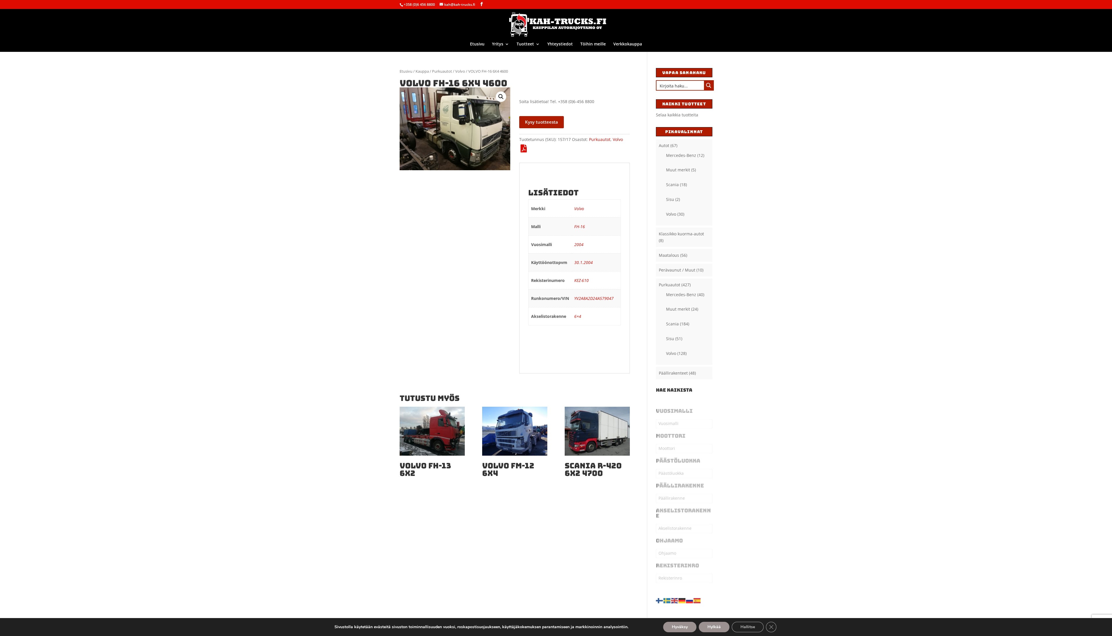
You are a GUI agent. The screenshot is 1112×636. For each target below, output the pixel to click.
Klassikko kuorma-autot (681, 234)
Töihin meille (593, 44)
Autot (664, 145)
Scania (672, 184)
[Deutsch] (682, 600)
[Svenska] (667, 600)
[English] (674, 600)
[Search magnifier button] (708, 85)
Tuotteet (525, 44)
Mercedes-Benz (681, 155)
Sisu (670, 199)
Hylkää (714, 627)
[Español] (697, 600)
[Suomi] (659, 600)
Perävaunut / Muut (677, 270)
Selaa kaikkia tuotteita (677, 115)
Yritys (497, 44)
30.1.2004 (583, 262)
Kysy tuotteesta (541, 122)
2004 (579, 244)
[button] (501, 96)
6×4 (577, 316)
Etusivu (477, 44)
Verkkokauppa (627, 44)
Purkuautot (442, 71)
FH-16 (579, 226)
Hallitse (747, 627)
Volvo (460, 71)
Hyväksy (680, 627)
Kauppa (422, 71)
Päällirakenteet (673, 373)
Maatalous (669, 255)
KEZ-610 (581, 280)
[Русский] (690, 600)
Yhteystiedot (560, 44)
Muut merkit (678, 170)
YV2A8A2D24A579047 (594, 298)
